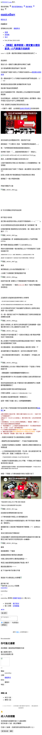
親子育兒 (16, 603)
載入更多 (4, 613)
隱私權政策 (35, 706)
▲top (2, 609)
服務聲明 (21, 708)
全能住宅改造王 (25, 108)
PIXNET (9, 706)
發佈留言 (4, 625)
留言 (19, 598)
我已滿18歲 (5, 731)
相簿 (6, 32)
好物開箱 (16, 606)
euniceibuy (8, 14)
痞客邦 (15, 598)
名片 (6, 37)
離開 (11, 731)
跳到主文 (4, 19)
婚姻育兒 (17, 28)
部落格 (7, 35)
